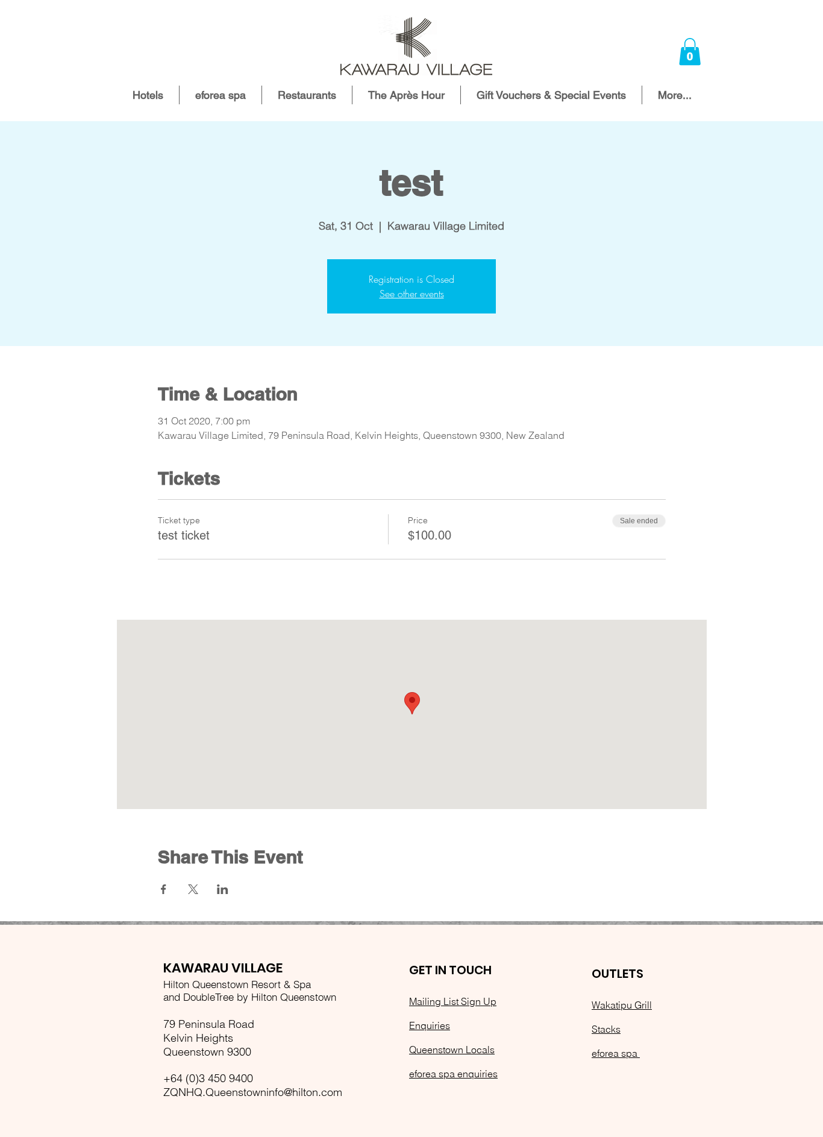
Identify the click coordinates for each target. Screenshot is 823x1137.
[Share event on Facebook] (163, 889)
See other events (412, 293)
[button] (689, 51)
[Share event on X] (193, 889)
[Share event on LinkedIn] (222, 889)
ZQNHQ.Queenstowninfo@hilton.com (252, 1092)
